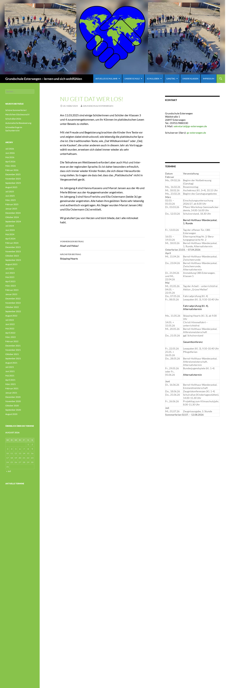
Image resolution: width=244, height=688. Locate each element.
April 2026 (10, 161)
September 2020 (13, 409)
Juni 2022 (10, 324)
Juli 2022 (9, 320)
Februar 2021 (11, 388)
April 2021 (10, 380)
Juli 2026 (9, 148)
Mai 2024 (9, 234)
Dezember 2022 (13, 298)
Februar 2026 (11, 170)
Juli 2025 (9, 191)
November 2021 (13, 350)
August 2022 (11, 315)
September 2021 (13, 358)
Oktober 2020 (12, 405)
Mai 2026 (9, 157)
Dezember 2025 (13, 174)
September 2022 (13, 311)
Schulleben (153, 78)
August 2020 (11, 414)
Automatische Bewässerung (18, 123)
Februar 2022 (11, 341)
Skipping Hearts (70, 256)
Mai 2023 (9, 277)
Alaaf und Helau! (72, 243)
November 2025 (13, 178)
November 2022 (13, 302)
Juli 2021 (9, 367)
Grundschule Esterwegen (98, 106)
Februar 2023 (11, 290)
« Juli (8, 471)
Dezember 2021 (13, 345)
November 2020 (13, 401)
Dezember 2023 (13, 247)
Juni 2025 (10, 195)
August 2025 (11, 187)
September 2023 (13, 260)
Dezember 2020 (13, 397)
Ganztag (170, 78)
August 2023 (11, 264)
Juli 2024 (9, 225)
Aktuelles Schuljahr (106, 78)
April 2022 (10, 332)
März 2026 (10, 165)
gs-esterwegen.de (196, 132)
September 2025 (13, 183)
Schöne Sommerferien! (16, 110)
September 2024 (13, 221)
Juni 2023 (10, 272)
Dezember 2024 (13, 213)
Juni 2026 (10, 153)
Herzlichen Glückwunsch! (17, 114)
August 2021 (11, 362)
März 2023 (10, 285)
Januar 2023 (11, 294)
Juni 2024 (10, 230)
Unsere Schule (132, 78)
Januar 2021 (11, 392)
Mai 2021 (9, 375)
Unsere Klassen (190, 78)
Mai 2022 (9, 328)
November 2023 (13, 251)
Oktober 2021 (12, 354)
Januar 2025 (11, 208)
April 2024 (10, 238)
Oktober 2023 (12, 255)
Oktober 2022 (12, 307)
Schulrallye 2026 (13, 118)
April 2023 (10, 281)
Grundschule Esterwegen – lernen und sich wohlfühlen (43, 79)
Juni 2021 (10, 371)
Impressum (208, 78)
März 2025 (10, 200)
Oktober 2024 (12, 217)
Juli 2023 (9, 268)
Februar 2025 (11, 204)
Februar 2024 (11, 243)
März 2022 (10, 337)
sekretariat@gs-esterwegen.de (190, 126)
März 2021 (10, 384)
